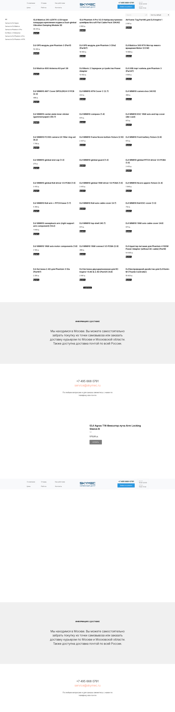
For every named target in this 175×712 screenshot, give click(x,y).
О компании (31, 3)
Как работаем (60, 3)
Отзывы (43, 3)
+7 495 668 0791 (87, 381)
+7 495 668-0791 (126, 3)
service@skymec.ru (88, 385)
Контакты (58, 7)
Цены (28, 7)
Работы (43, 7)
